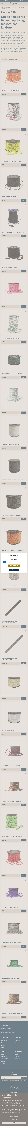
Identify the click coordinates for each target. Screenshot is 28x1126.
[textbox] (14, 562)
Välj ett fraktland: (14, 559)
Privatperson (14, 565)
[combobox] (14, 562)
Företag (14, 570)
